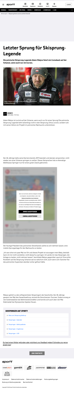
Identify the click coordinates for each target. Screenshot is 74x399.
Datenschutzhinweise (17, 379)
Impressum (5, 379)
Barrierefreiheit (27, 382)
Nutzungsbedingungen (51, 379)
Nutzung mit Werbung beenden (11, 382)
